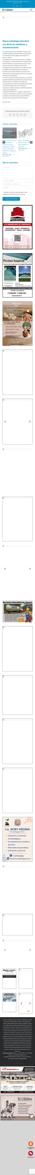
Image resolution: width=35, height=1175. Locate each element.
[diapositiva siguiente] (30, 421)
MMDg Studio (23, 1058)
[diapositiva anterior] (5, 421)
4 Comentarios (8, 155)
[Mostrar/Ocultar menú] (31, 10)
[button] (4, 142)
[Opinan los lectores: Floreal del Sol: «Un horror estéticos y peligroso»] (25, 128)
